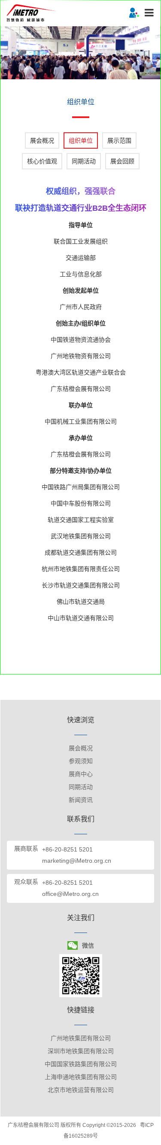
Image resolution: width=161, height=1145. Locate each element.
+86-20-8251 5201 (67, 849)
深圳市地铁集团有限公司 (81, 1051)
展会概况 (42, 140)
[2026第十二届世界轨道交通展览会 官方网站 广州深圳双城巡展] (32, 12)
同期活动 (84, 161)
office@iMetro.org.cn (70, 893)
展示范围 (119, 140)
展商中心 (81, 774)
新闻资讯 (81, 799)
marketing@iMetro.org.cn (76, 860)
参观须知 (81, 761)
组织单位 (81, 140)
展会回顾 (122, 161)
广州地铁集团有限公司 (81, 1038)
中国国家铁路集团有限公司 (81, 1064)
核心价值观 (42, 161)
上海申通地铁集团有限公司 (81, 1076)
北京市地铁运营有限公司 (81, 1089)
